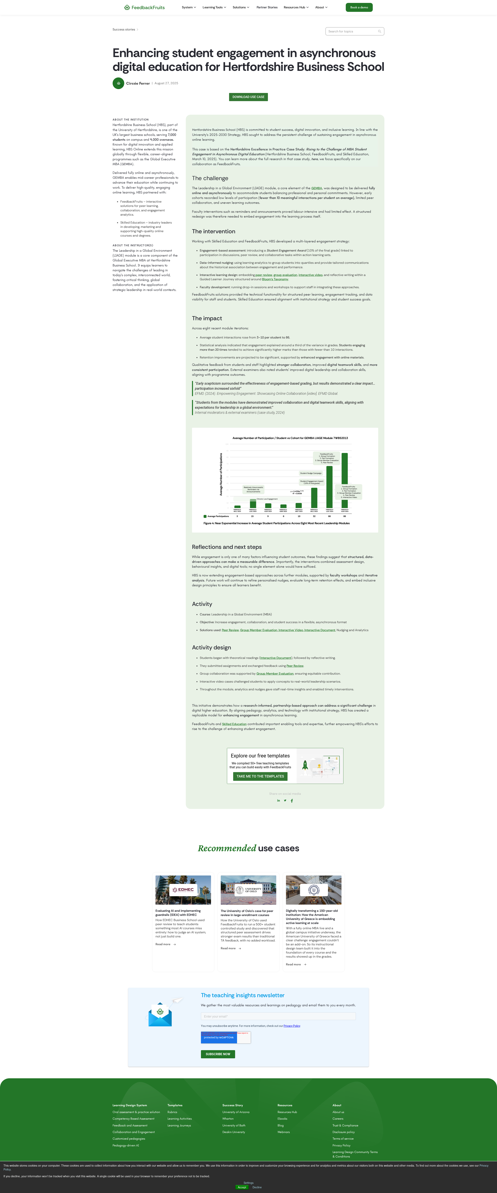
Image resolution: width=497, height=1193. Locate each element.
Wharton (228, 1118)
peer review (263, 275)
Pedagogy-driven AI (126, 1145)
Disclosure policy (344, 1132)
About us (338, 1112)
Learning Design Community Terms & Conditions (355, 1154)
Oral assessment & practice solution (136, 1112)
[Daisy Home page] (144, 7)
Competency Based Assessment (133, 1118)
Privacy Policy (341, 1145)
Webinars (284, 1132)
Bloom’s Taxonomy (275, 279)
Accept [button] (242, 1187)
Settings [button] (249, 1183)
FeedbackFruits (131, 202)
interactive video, (311, 275)
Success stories (124, 29)
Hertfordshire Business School (213, 130)
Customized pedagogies (129, 1138)
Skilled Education (132, 222)
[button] (189, 7)
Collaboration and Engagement (134, 1132)
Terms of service (343, 1138)
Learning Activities (180, 1118)
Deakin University (233, 1132)
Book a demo (359, 7)
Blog (281, 1125)
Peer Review (295, 666)
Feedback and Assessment (130, 1125)
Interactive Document (319, 630)
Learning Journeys (179, 1125)
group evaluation (285, 275)
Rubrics (172, 1112)
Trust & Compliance (345, 1125)
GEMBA (127, 164)
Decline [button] (257, 1187)
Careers (338, 1118)
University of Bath (233, 1125)
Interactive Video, (291, 630)
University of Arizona (235, 1112)
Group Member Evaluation (258, 630)
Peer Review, (230, 630)
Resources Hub (287, 1112)
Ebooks (282, 1118)
